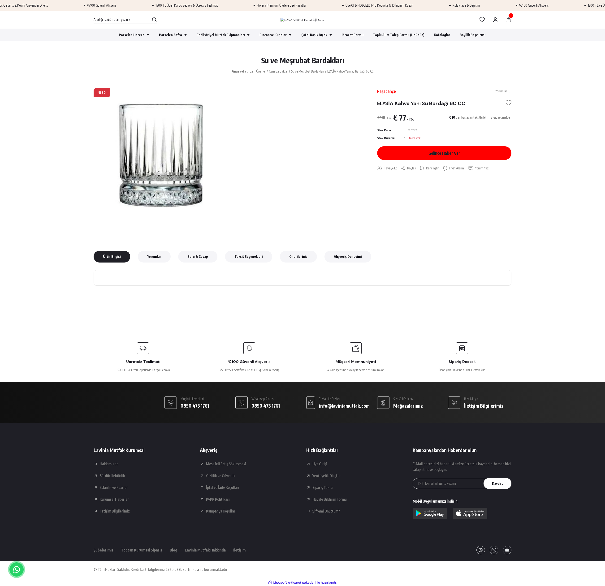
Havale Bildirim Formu (329, 499)
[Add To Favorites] (508, 103)
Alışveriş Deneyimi (348, 256)
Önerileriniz (298, 256)
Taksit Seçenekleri (248, 256)
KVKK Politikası (218, 499)
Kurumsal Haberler (114, 499)
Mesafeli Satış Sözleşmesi (226, 463)
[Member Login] (495, 19)
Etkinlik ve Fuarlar (114, 487)
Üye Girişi (319, 463)
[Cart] (508, 19)
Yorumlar (154, 256)
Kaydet (497, 483)
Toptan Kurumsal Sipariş (141, 550)
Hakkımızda (109, 463)
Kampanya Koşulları (221, 511)
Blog (173, 550)
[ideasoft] (277, 582)
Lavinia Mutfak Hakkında (205, 550)
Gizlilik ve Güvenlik (220, 475)
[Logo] (302, 19)
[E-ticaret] (302, 583)
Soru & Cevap (198, 256)
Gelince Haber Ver (444, 153)
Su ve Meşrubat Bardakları (302, 60)
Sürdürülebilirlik (112, 475)
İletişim (239, 550)
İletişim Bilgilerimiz (115, 511)
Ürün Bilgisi (112, 256)
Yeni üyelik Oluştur (326, 475)
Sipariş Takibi (322, 487)
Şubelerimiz (103, 550)
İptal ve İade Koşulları (222, 487)
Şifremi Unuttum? (326, 511)
